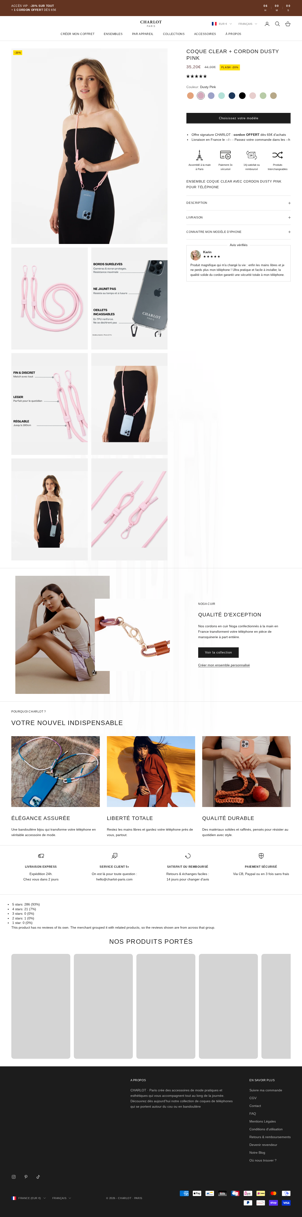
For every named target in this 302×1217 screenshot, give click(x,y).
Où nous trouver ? (263, 1160)
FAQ (252, 1113)
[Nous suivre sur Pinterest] (26, 1176)
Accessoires (205, 34)
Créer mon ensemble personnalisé (224, 665)
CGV (252, 1098)
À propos (233, 34)
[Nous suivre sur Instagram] (13, 1176)
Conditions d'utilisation (266, 1129)
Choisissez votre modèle (238, 118)
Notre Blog (257, 1152)
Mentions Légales (262, 1121)
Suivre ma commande (265, 1090)
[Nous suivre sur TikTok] (38, 1176)
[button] (197, 76)
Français (245, 23)
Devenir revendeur (263, 1145)
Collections (174, 34)
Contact (255, 1106)
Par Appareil (143, 34)
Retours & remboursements (270, 1137)
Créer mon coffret (77, 34)
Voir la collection (218, 652)
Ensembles (113, 34)
